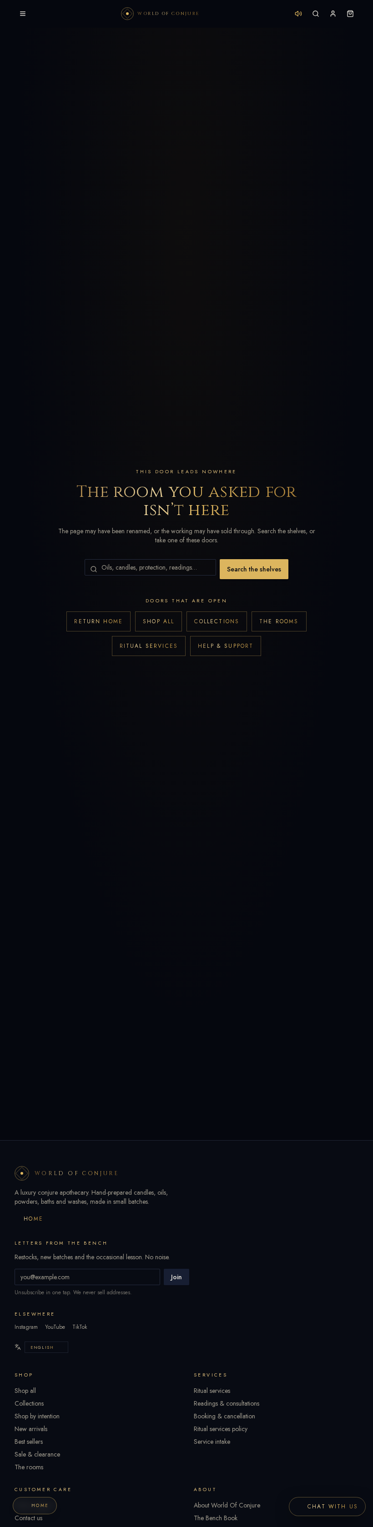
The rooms (278, 621)
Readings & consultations (226, 1403)
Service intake (212, 1441)
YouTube (55, 1327)
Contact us (28, 1517)
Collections (216, 621)
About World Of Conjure (227, 1505)
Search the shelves (254, 569)
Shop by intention (37, 1416)
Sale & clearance (37, 1454)
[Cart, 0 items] (350, 13)
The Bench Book (215, 1517)
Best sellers (29, 1441)
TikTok (79, 1327)
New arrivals (31, 1428)
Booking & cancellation (224, 1416)
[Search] (315, 13)
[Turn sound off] (298, 13)
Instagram (26, 1327)
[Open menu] (23, 13)
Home (34, 1218)
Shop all (158, 621)
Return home (98, 621)
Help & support (225, 646)
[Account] (333, 13)
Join (176, 1277)
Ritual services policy (220, 1428)
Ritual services (149, 646)
